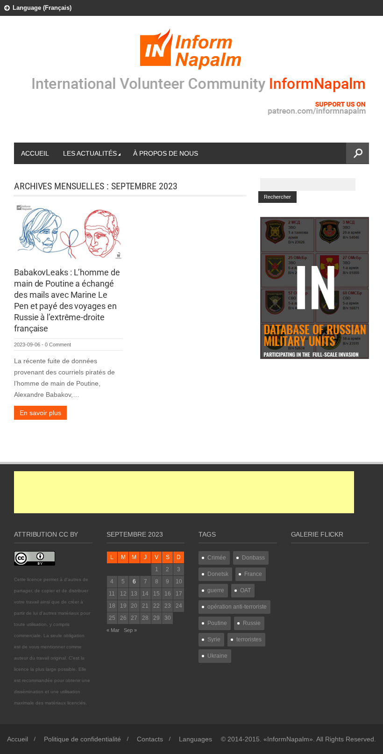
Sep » (130, 630)
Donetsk (217, 574)
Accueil (35, 153)
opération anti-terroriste (237, 606)
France (253, 574)
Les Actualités (90, 153)
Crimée (216, 557)
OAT (245, 590)
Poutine (217, 623)
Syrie (213, 639)
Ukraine (217, 656)
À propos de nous (165, 153)
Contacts (150, 739)
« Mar (113, 630)
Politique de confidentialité (82, 739)
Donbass (253, 557)
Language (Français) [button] (42, 7)
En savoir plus (40, 412)
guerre (215, 590)
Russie (252, 623)
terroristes (249, 639)
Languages (195, 739)
